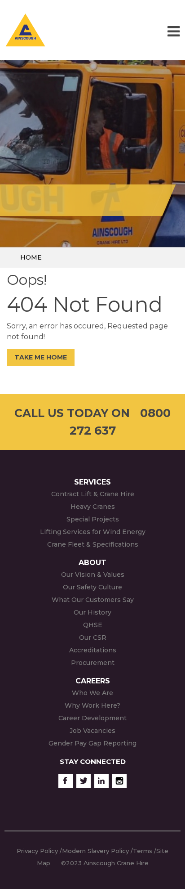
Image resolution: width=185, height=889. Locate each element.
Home (31, 257)
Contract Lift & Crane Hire (92, 494)
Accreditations (92, 650)
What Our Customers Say (93, 600)
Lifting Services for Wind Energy (92, 532)
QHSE (92, 625)
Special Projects (92, 519)
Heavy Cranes (92, 507)
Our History (92, 612)
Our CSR (92, 637)
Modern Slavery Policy (95, 850)
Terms (142, 850)
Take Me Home (40, 357)
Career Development (92, 718)
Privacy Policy (37, 850)
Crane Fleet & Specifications (92, 544)
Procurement (93, 663)
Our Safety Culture (92, 587)
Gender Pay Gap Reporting (92, 743)
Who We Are (92, 693)
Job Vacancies (92, 731)
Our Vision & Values (92, 574)
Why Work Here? (92, 705)
